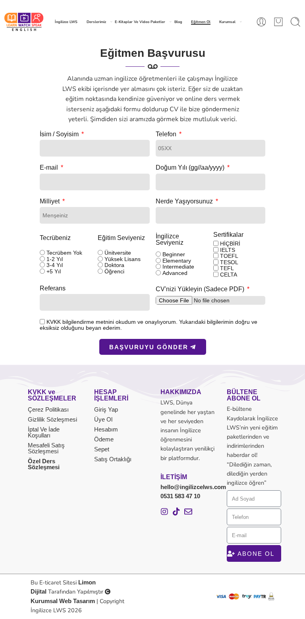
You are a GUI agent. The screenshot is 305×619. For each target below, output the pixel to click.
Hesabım (106, 429)
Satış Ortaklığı (112, 459)
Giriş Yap (106, 409)
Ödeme (104, 439)
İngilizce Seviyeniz (169, 239)
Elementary (176, 260)
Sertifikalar (228, 235)
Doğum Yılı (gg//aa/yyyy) (191, 167)
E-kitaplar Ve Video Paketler (140, 21)
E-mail (50, 167)
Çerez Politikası (48, 409)
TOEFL (229, 256)
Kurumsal (227, 21)
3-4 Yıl (54, 265)
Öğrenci (114, 271)
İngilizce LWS (66, 21)
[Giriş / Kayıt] (261, 21)
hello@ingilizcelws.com (193, 487)
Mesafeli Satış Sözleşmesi (46, 448)
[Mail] (188, 512)
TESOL (229, 262)
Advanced (174, 273)
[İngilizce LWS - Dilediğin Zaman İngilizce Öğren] (24, 22)
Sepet (101, 449)
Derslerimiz (96, 21)
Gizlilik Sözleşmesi (52, 419)
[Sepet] (278, 21)
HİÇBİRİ (230, 243)
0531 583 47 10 (180, 496)
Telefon (167, 134)
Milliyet (50, 201)
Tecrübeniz (55, 238)
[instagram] (164, 512)
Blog (178, 21)
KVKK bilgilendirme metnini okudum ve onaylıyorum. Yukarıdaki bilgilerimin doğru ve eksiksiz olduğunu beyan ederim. (148, 325)
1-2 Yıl (54, 259)
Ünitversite (117, 253)
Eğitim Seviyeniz (121, 238)
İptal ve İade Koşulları (44, 432)
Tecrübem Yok (64, 253)
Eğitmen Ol (200, 21)
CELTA (228, 274)
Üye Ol (103, 419)
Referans (53, 288)
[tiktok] (176, 512)
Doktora (114, 265)
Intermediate (178, 266)
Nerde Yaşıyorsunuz (185, 201)
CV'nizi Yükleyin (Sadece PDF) (201, 289)
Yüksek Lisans (122, 259)
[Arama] (295, 21)
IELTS (227, 250)
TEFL (227, 268)
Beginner (173, 254)
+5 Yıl (53, 271)
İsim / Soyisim (60, 134)
